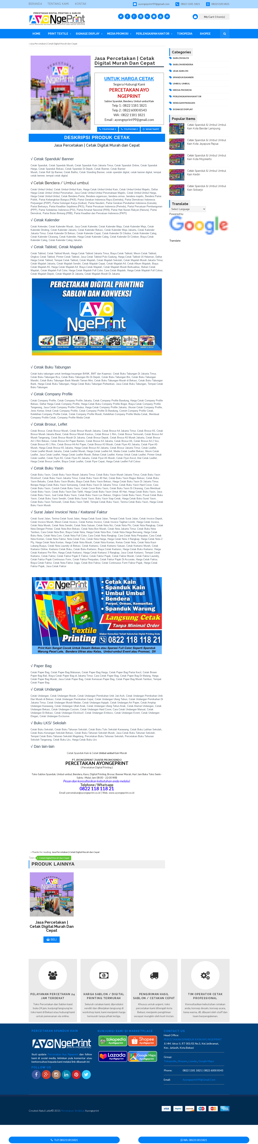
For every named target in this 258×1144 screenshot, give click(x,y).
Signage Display (88, 33)
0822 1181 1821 (190, 3)
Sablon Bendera (183, 64)
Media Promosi (117, 33)
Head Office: (171, 1035)
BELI (54, 939)
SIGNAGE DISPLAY (183, 109)
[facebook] (127, 16)
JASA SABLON (180, 70)
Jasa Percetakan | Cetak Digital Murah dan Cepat (76, 852)
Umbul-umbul (106, 753)
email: (167, 1079)
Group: (168, 1057)
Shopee (205, 33)
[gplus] (134, 16)
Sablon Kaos (181, 58)
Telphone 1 (109, 129)
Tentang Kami (58, 3)
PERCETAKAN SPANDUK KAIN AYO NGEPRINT (193, 1039)
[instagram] (141, 16)
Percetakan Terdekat (72, 1110)
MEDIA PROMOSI (182, 90)
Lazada (193, 1061)
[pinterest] (167, 16)
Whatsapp (152, 129)
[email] (154, 16)
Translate (175, 240)
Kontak (81, 3)
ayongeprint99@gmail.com (153, 3)
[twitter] (121, 16)
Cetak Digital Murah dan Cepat (54, 857)
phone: (168, 1070)
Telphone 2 (131, 129)
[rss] (147, 16)
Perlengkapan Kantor (152, 33)
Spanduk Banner (183, 77)
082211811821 (220, 3)
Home (36, 33)
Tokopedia (184, 33)
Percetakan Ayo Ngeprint (63, 1054)
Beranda (35, 3)
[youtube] (160, 16)
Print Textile (58, 33)
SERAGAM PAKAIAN (184, 102)
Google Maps (206, 1061)
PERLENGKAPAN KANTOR (187, 96)
